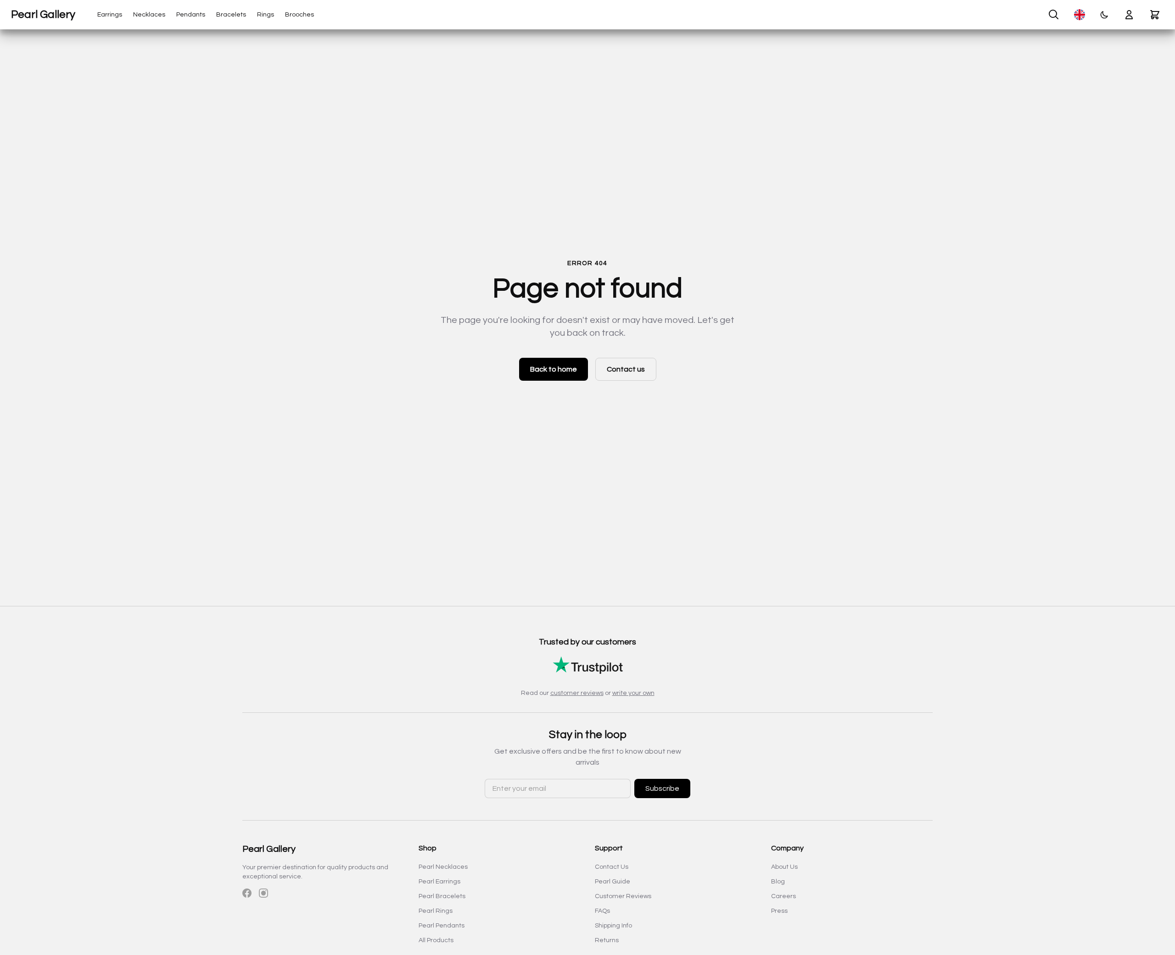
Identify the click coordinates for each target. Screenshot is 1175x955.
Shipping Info (613, 925)
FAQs (602, 911)
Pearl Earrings (439, 881)
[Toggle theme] (1104, 14)
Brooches (299, 14)
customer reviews (577, 693)
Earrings (109, 14)
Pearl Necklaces (443, 867)
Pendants (190, 14)
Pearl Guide (612, 881)
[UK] (1079, 15)
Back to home (553, 369)
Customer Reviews (623, 896)
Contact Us (611, 867)
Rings (265, 14)
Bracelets (231, 14)
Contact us (626, 369)
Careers (783, 896)
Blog (778, 881)
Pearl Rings (436, 911)
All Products (436, 940)
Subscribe (662, 788)
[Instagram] (263, 893)
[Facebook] (247, 893)
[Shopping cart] (1155, 15)
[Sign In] (1129, 15)
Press (779, 911)
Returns (607, 940)
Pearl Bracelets (442, 896)
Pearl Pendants (441, 925)
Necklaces (149, 14)
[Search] (1054, 15)
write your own (633, 693)
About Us (784, 867)
